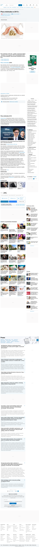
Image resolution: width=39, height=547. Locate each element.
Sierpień (34, 176)
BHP (7, 529)
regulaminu (13, 501)
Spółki (20, 526)
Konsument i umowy (7, 339)
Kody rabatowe (34, 537)
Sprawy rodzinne (3, 340)
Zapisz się (13, 503)
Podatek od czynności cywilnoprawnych (31, 170)
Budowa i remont (34, 528)
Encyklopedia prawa (15, 340)
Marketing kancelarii (9, 342)
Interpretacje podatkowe (31, 172)
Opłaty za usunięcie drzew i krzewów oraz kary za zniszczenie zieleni (32, 166)
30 (36, 178)
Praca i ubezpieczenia (22, 527)
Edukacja (32, 7)
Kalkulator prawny (30, 144)
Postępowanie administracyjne (32, 149)
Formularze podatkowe (35, 539)
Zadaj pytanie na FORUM (5, 83)
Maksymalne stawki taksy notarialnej (31, 164)
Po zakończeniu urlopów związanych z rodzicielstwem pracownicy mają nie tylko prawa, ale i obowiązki (32, 106)
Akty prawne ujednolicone (16, 540)
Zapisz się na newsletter (21, 188)
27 (32, 178)
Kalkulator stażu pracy (22, 539)
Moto (25, 7)
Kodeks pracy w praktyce (13, 91)
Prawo (18, 7)
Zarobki (10, 9)
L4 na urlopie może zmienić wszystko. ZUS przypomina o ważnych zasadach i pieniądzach (31, 108)
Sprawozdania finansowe (29, 531)
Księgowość (5, 7)
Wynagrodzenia (9, 526)
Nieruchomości (28, 7)
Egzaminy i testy (9, 538)
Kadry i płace (2, 539)
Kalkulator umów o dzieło (31, 136)
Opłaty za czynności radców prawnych (31, 162)
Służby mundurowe (3, 341)
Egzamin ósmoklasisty (9, 541)
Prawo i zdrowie (15, 531)
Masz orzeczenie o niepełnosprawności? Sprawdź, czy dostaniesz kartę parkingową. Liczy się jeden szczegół (32, 115)
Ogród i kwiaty (34, 529)
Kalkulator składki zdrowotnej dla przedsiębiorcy (32, 131)
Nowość (32, 67)
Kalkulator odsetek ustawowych (32, 142)
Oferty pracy (33, 541)
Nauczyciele (8, 537)
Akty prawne (15, 534)
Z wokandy (8, 341)
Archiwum (33, 536)
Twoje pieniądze (21, 7)
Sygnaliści (12, 341)
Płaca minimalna (5, 62)
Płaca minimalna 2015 (5, 60)
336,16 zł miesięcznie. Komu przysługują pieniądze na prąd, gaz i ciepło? (32, 121)
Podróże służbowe (28, 538)
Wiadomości (2, 339)
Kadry (8, 7)
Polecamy (28, 271)
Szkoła (7, 536)
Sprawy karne (16, 339)
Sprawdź (32, 71)
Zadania (2, 537)
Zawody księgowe (3, 529)
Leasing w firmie (21, 529)
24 (28, 178)
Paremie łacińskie (3, 342)
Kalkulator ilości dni (22, 536)
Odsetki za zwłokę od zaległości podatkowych (32, 158)
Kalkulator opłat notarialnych (31, 143)
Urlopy (7, 528)
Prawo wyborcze (17, 341)
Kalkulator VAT (21, 537)
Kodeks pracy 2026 (32, 69)
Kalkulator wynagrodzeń (31, 134)
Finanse (33, 527)
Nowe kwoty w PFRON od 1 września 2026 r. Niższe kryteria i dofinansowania (31, 111)
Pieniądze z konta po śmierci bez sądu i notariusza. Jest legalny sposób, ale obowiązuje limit (31, 117)
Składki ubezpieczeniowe (29, 537)
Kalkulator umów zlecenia (31, 135)
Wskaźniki (30, 154)
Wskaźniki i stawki (28, 534)
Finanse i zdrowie (22, 530)
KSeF (34, 7)
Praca (7, 9)
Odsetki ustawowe (28, 539)
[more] (22, 185)
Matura (8, 540)
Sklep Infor (14, 530)
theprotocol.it (33, 540)
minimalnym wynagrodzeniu (15, 67)
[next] (18, 491)
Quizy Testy (29, 171)
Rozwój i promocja (3, 538)
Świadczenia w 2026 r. (30, 205)
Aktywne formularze (32, 147)
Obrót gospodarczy (3, 527)
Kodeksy (14, 541)
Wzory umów (29, 151)
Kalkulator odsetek (22, 538)
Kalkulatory (31, 129)
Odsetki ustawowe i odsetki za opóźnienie (32, 156)
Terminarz (30, 176)
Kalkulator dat (29, 145)
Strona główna (2, 9)
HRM (7, 530)
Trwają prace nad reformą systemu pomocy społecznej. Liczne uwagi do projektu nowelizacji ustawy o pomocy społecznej (32, 119)
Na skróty (33, 534)
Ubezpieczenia (8, 527)
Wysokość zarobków (14, 9)
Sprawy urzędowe (8, 340)
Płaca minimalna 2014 (5, 59)
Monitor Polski (15, 536)
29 (35, 178)
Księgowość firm (3, 524)
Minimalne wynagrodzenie (29, 536)
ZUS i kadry (2, 528)
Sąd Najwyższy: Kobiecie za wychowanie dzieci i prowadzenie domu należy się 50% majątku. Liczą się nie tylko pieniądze (32, 102)
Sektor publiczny (14, 7)
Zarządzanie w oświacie (10, 539)
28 (33, 178)
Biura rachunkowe (28, 524)
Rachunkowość (2, 526)
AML (26, 532)
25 (29, 178)
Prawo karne (29, 150)
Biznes (10, 7)
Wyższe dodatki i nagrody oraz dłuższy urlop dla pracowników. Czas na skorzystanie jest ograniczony (32, 126)
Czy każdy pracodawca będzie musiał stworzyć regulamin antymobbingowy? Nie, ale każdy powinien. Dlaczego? (31, 124)
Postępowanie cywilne (31, 148)
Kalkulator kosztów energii (31, 137)
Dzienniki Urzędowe (15, 537)
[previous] (7, 491)
